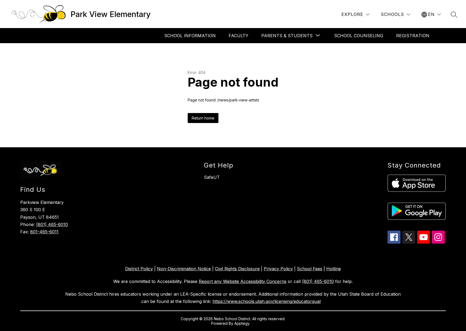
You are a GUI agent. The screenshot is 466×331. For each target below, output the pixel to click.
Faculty (238, 35)
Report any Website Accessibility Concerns (242, 281)
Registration (412, 35)
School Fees (309, 268)
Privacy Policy (278, 268)
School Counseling (358, 35)
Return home (203, 118)
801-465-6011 (44, 231)
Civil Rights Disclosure (237, 268)
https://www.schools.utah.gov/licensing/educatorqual (267, 301)
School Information (190, 35)
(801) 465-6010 (52, 224)
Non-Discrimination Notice (184, 268)
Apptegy (242, 323)
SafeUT (212, 177)
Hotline (333, 268)
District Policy (139, 268)
